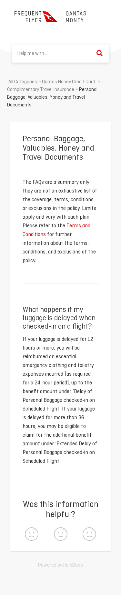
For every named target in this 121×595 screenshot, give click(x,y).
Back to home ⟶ (82, 29)
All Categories (22, 82)
